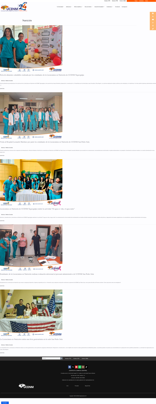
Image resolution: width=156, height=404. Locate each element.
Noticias (3, 80)
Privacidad (77, 385)
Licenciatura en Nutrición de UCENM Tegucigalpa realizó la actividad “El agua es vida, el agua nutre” (37, 209)
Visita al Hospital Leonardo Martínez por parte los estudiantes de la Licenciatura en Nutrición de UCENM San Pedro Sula (44, 142)
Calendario (141, 0)
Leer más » (2, 88)
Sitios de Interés (88, 6)
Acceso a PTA (107, 0)
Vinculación (117, 6)
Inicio (67, 385)
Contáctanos (109, 6)
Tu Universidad (60, 6)
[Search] (61, 358)
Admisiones (68, 6)
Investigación (124, 6)
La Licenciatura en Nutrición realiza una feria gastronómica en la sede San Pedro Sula (31, 339)
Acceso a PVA (115, 0)
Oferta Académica (77, 6)
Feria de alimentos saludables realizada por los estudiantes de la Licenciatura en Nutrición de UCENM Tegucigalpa (42, 75)
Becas (146, 0)
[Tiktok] (152, 28)
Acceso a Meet (123, 0)
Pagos (136, 0)
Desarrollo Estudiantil (99, 6)
